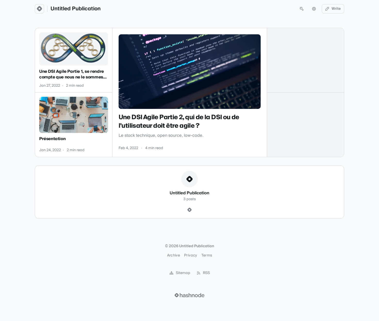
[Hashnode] (189, 210)
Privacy (190, 255)
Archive (173, 255)
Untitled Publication (76, 8)
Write (336, 9)
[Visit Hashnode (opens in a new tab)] (189, 295)
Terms (206, 255)
